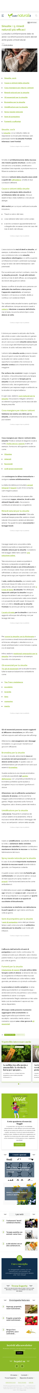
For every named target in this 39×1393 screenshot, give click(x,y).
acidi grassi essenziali (13, 469)
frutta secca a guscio (15, 444)
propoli (5, 882)
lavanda (7, 692)
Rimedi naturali (10, 1034)
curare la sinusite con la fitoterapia (19, 637)
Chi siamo (13, 1375)
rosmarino (8, 701)
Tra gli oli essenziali (10, 669)
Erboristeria (20, 1034)
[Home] (19, 16)
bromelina (13, 767)
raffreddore (16, 180)
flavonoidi (8, 464)
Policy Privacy (22, 1382)
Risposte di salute (26, 1378)
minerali (7, 459)
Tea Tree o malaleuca (13, 682)
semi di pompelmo (10, 922)
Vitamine (8, 454)
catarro (5, 309)
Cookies (31, 1382)
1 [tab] (18, 1084)
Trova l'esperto (10, 1378)
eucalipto (8, 687)
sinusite (7, 133)
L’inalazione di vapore (11, 970)
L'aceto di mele (8, 612)
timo (6, 697)
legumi (13, 488)
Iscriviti (19, 1352)
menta (7, 706)
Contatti (24, 1375)
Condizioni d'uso (10, 1382)
